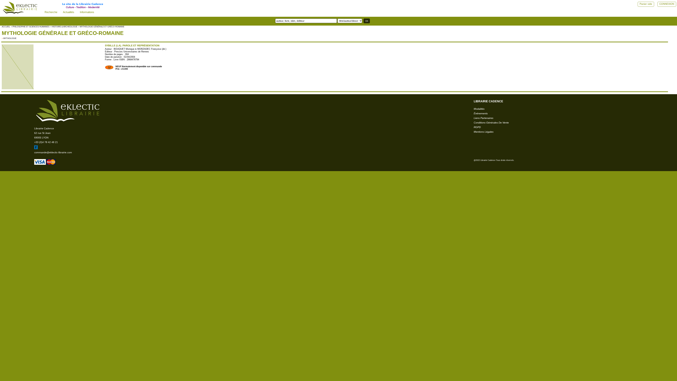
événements (481, 113)
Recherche (51, 12)
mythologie (9, 38)
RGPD (477, 127)
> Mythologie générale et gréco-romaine (101, 27)
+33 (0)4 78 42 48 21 (46, 142)
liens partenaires (483, 118)
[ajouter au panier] (109, 69)
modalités (479, 108)
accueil (6, 27)
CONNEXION (666, 3)
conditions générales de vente (491, 122)
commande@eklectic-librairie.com (53, 152)
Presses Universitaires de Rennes (131, 51)
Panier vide (646, 3)
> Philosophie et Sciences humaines (30, 27)
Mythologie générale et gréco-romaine (63, 33)
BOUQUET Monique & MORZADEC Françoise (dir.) (140, 49)
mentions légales (483, 131)
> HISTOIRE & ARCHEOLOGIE (63, 27)
